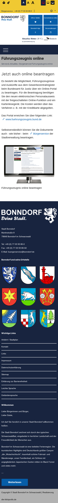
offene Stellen (35, 18)
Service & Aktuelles (9, 63)
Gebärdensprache (9, 395)
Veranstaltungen (50, 28)
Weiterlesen (14, 482)
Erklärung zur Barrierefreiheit (14, 381)
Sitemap (5, 374)
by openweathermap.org (28, 41)
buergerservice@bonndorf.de (21, 252)
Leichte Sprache (8, 388)
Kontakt (4, 347)
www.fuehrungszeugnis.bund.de (24, 119)
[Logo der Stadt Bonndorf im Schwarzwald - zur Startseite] (14, 18)
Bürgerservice (41, 133)
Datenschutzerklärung (11, 367)
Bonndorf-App (35, 28)
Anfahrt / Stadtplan (9, 340)
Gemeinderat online (50, 18)
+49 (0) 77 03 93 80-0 (23, 11)
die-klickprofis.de (8, 499)
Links (3, 353)
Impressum (6, 360)
